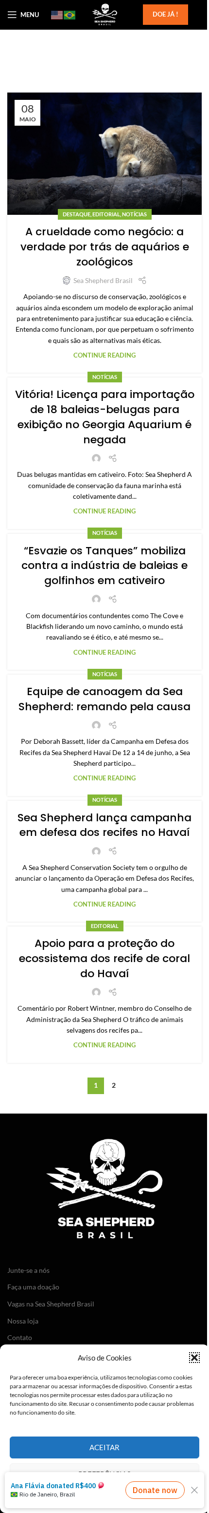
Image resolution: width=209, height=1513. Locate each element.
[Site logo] (104, 14)
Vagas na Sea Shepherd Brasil (50, 1304)
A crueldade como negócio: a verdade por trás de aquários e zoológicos (104, 246)
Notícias (134, 214)
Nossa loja (22, 1321)
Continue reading (104, 355)
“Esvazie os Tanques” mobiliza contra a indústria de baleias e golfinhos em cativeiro (104, 565)
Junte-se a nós (28, 1270)
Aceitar (104, 1447)
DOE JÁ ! (165, 14)
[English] (57, 15)
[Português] (70, 15)
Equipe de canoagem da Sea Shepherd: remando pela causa (104, 699)
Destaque (76, 214)
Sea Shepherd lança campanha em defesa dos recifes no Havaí (104, 825)
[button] (194, 1357)
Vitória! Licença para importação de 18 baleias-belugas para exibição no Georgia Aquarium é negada (104, 417)
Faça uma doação (33, 1287)
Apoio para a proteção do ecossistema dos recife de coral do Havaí (104, 958)
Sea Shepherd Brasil (103, 280)
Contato (19, 1337)
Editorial (106, 214)
